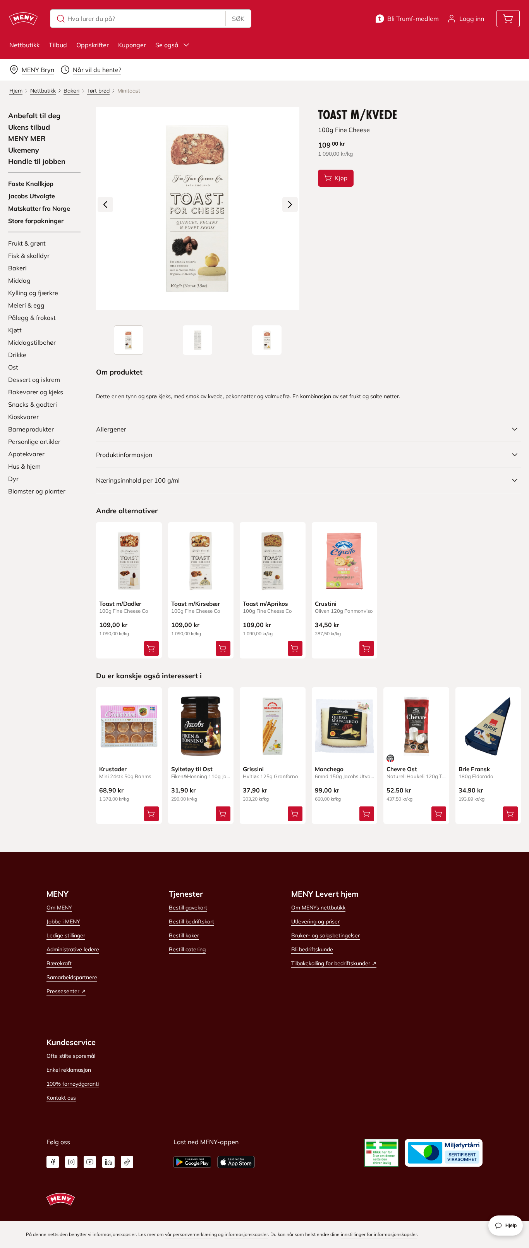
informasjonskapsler (246, 1234)
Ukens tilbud (29, 127)
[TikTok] (127, 1162)
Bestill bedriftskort (191, 921)
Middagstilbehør (32, 342)
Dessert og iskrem (34, 379)
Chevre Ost (401, 769)
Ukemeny (23, 150)
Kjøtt (15, 330)
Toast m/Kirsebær (195, 603)
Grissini (253, 769)
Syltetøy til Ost (192, 769)
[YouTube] (90, 1162)
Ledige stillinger (65, 935)
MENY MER (27, 138)
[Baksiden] (197, 340)
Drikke (17, 355)
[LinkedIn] (108, 1162)
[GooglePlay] (192, 1162)
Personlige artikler (34, 441)
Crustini (326, 603)
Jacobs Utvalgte (31, 196)
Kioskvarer (23, 417)
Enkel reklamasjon (68, 1069)
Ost (13, 367)
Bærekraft (59, 963)
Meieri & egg (26, 305)
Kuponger (132, 45)
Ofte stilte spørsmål (70, 1055)
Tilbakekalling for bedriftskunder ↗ (333, 963)
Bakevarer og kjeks (35, 392)
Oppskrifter (92, 45)
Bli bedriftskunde (312, 949)
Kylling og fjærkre (33, 293)
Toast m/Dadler (120, 603)
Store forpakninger (36, 221)
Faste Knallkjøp (30, 183)
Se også (167, 45)
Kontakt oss (61, 1097)
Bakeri (17, 268)
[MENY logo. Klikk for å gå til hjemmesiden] (23, 18)
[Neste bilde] (290, 204)
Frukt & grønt (27, 243)
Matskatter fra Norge (39, 208)
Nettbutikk (24, 45)
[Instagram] (71, 1162)
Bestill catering (187, 949)
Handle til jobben (36, 161)
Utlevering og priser (315, 921)
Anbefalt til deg (34, 116)
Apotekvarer (26, 454)
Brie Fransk (474, 769)
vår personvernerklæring (191, 1234)
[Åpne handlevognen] (508, 18)
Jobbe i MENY (63, 921)
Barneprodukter (31, 429)
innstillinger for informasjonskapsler (379, 1234)
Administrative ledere (72, 949)
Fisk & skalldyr (29, 256)
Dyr (13, 479)
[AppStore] (236, 1162)
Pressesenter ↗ (66, 991)
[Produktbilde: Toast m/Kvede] (128, 340)
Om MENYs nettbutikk (318, 907)
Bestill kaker (184, 935)
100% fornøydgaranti (72, 1083)
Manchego (329, 769)
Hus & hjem (24, 466)
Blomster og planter (36, 491)
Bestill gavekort (188, 907)
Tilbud (58, 45)
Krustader (113, 769)
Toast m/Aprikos (265, 603)
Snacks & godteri (32, 404)
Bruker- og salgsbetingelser (325, 935)
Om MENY (59, 907)
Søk (238, 18)
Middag (19, 280)
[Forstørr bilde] (197, 208)
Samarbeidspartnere (71, 977)
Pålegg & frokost (32, 317)
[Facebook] (52, 1162)
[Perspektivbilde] (267, 340)
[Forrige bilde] (105, 204)
